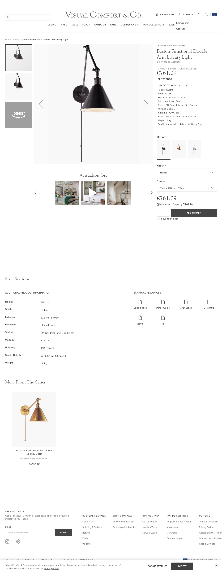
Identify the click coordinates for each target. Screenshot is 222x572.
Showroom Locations (123, 521)
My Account (173, 527)
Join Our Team (149, 527)
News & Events (149, 532)
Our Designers (130, 24)
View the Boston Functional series (179, 69)
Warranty (86, 543)
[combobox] (28, 17)
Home (8, 39)
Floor (86, 24)
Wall (64, 24)
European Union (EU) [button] (200, 559)
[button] (214, 14)
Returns (86, 532)
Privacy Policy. (51, 568)
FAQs (85, 538)
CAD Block (186, 307)
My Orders (172, 532)
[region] (111, 566)
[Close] (216, 565)
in (180, 85)
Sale (172, 24)
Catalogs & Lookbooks (124, 527)
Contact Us (88, 521)
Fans (113, 24)
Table (74, 24)
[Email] (38, 532)
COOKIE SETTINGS (157, 566)
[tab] (111, 279)
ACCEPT (182, 566)
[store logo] (103, 14)
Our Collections (154, 24)
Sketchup (209, 307)
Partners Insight (174, 538)
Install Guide (163, 307)
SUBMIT (64, 532)
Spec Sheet (140, 307)
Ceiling (52, 24)
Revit (140, 323)
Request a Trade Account (179, 521)
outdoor (100, 24)
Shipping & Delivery (92, 527)
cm (185, 85)
